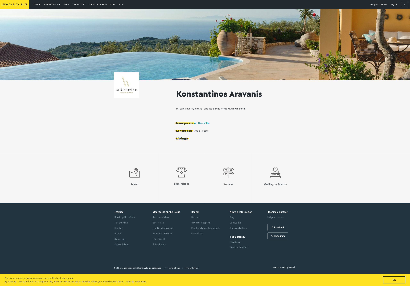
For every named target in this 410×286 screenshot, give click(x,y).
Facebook (279, 227)
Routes (118, 233)
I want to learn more (135, 282)
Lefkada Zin (235, 222)
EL (405, 4)
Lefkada (36, 4)
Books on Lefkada (238, 228)
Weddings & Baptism (201, 222)
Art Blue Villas (202, 123)
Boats (66, 4)
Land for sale (197, 233)
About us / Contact (239, 247)
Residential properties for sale (205, 228)
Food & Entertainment (163, 228)
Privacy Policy (191, 268)
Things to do (78, 4)
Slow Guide (235, 242)
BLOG (121, 4)
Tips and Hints (121, 222)
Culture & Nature (122, 244)
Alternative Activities (162, 233)
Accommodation (52, 4)
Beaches (119, 228)
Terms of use (174, 268)
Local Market (159, 239)
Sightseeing (120, 239)
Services (195, 217)
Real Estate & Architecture (102, 4)
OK (394, 280)
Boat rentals (158, 222)
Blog (232, 217)
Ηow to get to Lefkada (125, 217)
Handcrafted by (284, 267)
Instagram (279, 236)
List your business (379, 4)
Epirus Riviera (159, 244)
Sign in (394, 4)
